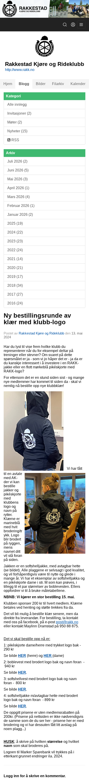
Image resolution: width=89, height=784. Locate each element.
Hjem (7, 84)
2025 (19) (15, 223)
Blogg (24, 84)
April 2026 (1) (18, 188)
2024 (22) (15, 232)
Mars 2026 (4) (18, 197)
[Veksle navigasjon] (81, 24)
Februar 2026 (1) (20, 206)
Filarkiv (58, 84)
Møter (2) (14, 122)
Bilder (40, 84)
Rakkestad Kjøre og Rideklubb (41, 333)
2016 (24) (15, 303)
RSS (14, 140)
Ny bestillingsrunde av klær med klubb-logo (37, 319)
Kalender (78, 84)
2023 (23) (15, 241)
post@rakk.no (67, 622)
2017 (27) (15, 294)
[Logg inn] (73, 24)
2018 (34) (15, 285)
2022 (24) (15, 250)
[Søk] (65, 24)
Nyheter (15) (17, 131)
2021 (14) (15, 259)
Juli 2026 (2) (17, 161)
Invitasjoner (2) (19, 113)
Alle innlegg (17, 104)
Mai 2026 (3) (17, 179)
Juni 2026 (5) (18, 170)
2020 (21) (15, 268)
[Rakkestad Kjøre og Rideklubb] (44, 9)
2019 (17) (15, 277)
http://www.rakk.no (19, 70)
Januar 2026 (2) (20, 214)
